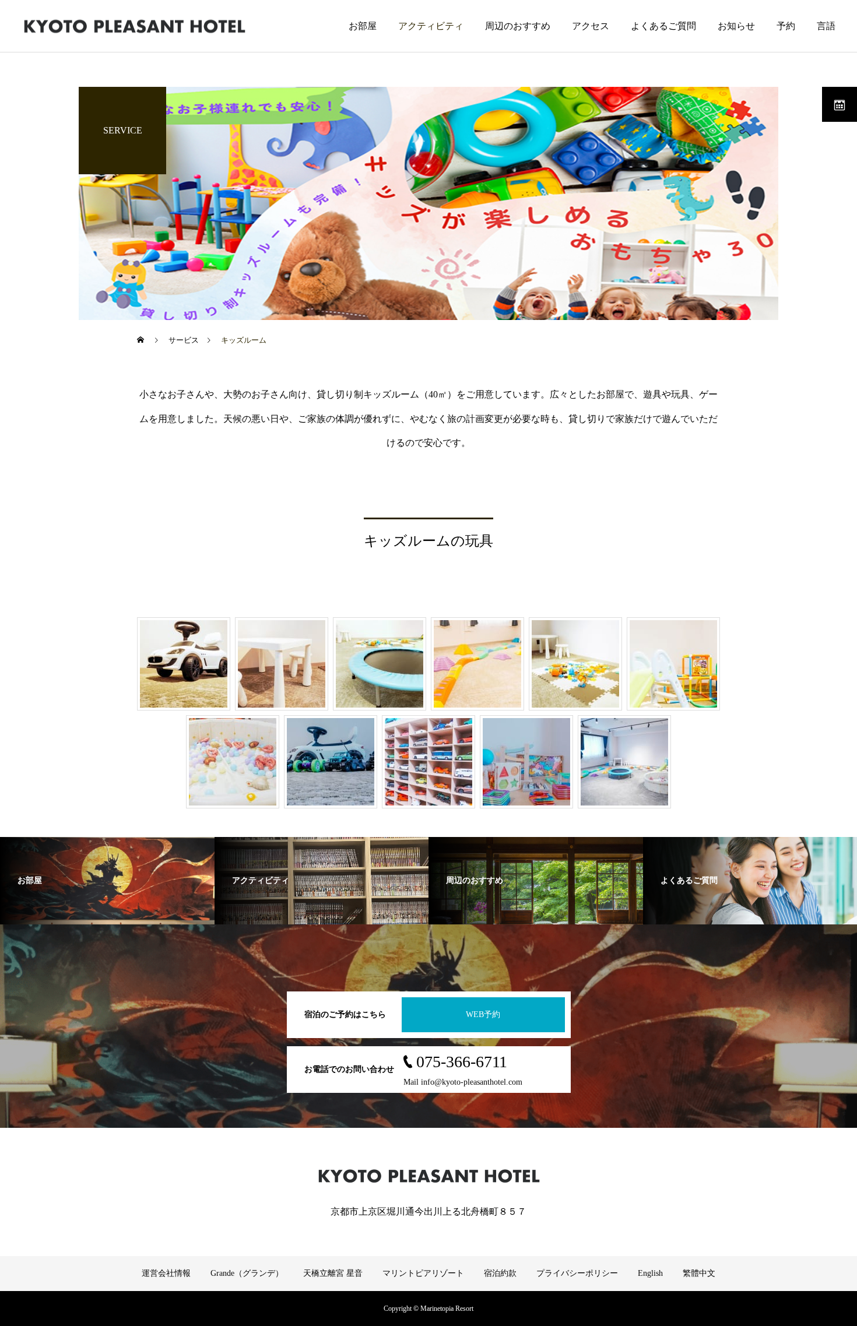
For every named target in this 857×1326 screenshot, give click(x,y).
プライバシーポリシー (577, 1273)
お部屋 (363, 26)
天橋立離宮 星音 (333, 1273)
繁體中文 (699, 1273)
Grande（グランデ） (246, 1273)
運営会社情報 (166, 1273)
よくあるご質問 (663, 26)
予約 (786, 26)
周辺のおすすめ (517, 26)
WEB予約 (483, 1014)
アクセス (590, 26)
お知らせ (736, 26)
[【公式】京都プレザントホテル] (134, 26)
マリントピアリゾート (423, 1273)
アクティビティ (430, 26)
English (650, 1273)
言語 (826, 26)
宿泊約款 (500, 1273)
